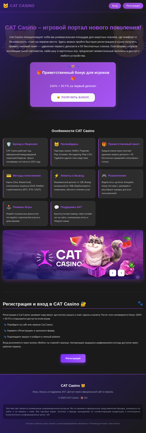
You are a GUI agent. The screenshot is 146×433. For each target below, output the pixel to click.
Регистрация (133, 6)
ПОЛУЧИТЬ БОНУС (75, 97)
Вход (114, 6)
